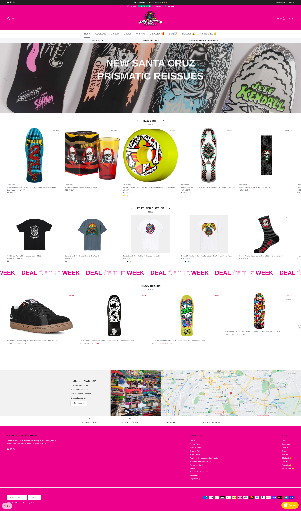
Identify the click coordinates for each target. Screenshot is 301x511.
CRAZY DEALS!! (151, 286)
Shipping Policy (195, 451)
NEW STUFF (150, 120)
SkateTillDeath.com (17, 503)
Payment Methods (196, 465)
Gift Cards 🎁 (157, 33)
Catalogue (100, 33)
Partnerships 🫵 (208, 33)
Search (192, 441)
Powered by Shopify (29, 503)
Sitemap (193, 468)
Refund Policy (195, 444)
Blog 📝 (173, 33)
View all (150, 124)
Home (87, 33)
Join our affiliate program (199, 472)
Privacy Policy (195, 454)
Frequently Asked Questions (200, 461)
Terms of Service (196, 448)
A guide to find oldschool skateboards (204, 458)
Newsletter (194, 475)
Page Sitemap (195, 479)
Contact (115, 33)
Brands (127, 33)
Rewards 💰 (188, 33)
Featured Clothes (150, 208)
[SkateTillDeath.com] (150, 18)
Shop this (150, 99)
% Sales (140, 33)
